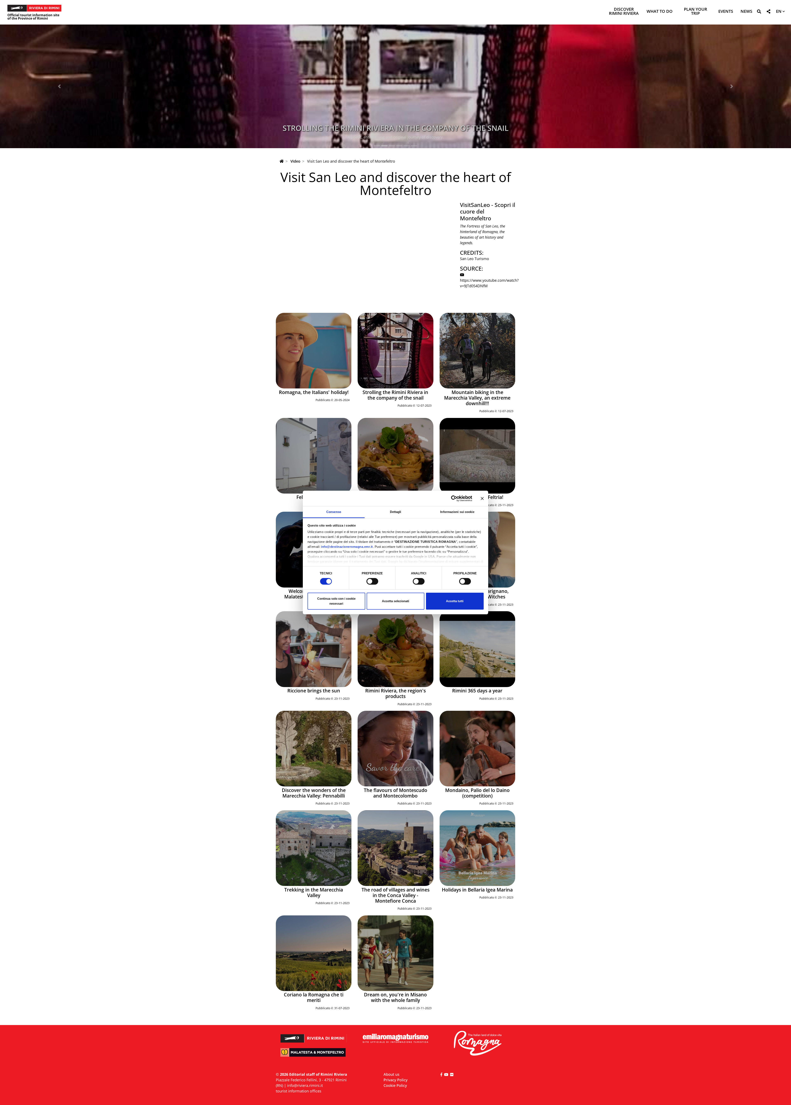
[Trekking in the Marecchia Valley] (313, 848)
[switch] (372, 581)
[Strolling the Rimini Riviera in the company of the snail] (395, 350)
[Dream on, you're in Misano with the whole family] (395, 953)
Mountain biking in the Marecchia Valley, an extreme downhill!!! (395, 128)
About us (391, 1074)
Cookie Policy (395, 1085)
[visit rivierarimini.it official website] (313, 1036)
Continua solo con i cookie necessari (336, 601)
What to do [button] (660, 11)
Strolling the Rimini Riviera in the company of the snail (395, 395)
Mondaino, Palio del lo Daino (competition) (477, 793)
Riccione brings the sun (313, 690)
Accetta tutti (454, 601)
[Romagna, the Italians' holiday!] (313, 350)
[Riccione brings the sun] (313, 649)
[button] (759, 12)
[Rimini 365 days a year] (477, 649)
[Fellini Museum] (313, 456)
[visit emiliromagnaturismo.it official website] (395, 1038)
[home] (282, 161)
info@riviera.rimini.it (305, 1085)
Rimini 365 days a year (477, 690)
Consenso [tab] (333, 512)
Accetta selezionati (395, 601)
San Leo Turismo (474, 258)
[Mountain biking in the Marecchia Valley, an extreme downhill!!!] (477, 350)
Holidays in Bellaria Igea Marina (477, 890)
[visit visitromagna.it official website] (477, 1043)
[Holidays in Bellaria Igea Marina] (477, 848)
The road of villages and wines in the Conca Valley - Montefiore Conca (395, 895)
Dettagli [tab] (395, 512)
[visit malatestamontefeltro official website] (313, 1055)
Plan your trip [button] (695, 11)
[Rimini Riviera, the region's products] (395, 649)
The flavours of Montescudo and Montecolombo (395, 793)
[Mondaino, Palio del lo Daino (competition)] (477, 748)
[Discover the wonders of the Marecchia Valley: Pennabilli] (313, 748)
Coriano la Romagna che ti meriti (313, 997)
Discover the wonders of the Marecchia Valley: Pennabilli (314, 793)
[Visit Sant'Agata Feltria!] (477, 456)
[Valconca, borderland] (395, 456)
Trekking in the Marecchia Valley (313, 892)
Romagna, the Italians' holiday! (314, 392)
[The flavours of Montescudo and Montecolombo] (395, 748)
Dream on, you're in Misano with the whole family (395, 997)
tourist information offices (298, 1091)
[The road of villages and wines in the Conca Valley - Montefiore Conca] (395, 848)
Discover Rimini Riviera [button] (624, 11)
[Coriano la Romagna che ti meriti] (313, 953)
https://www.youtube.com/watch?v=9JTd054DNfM (489, 283)
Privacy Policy (395, 1079)
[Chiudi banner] (482, 498)
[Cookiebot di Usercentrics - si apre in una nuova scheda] (454, 498)
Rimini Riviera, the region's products (395, 693)
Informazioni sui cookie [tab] (457, 512)
